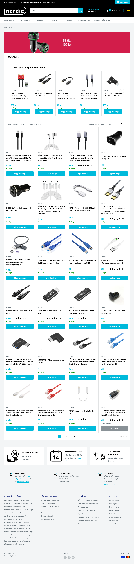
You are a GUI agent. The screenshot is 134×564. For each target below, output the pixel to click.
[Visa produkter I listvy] (126, 124)
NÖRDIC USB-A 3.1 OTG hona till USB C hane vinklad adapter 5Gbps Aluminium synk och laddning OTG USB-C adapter (19, 361)
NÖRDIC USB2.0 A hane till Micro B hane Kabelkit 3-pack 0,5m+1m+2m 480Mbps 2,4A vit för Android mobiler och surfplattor (51, 210)
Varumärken (54, 20)
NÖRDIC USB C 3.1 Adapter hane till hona (49, 312)
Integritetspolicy (115, 517)
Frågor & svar (114, 507)
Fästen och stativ (84, 507)
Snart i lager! (114, 428)
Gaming (80, 524)
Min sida (91, 12)
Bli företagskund (84, 20)
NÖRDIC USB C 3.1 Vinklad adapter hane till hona (51, 361)
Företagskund (114, 504)
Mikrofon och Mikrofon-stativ (88, 517)
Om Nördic (68, 20)
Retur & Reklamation (116, 514)
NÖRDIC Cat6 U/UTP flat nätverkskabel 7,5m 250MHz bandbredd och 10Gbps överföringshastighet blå (113, 361)
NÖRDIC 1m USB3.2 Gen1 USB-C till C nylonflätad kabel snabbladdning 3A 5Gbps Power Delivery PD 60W (89, 95)
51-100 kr (12, 27)
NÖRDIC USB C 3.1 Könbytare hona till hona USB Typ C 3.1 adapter (81, 312)
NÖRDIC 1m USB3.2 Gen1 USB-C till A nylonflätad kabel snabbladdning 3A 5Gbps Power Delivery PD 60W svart (18, 157)
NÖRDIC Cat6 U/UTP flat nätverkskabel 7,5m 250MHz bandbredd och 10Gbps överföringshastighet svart (82, 361)
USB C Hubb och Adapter (87, 510)
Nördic (71, 407)
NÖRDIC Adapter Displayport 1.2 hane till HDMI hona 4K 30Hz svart (66, 95)
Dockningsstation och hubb (88, 504)
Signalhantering (84, 514)
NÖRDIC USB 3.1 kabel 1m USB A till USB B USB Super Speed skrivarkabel (51, 262)
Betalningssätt (114, 510)
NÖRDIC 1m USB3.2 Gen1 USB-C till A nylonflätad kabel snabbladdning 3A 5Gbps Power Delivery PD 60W (81, 157)
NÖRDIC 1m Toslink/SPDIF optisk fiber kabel (43, 94)
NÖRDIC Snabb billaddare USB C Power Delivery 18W (113, 157)
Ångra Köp (113, 524)
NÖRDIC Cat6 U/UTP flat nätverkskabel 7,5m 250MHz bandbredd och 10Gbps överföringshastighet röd (51, 412)
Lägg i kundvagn (21, 112)
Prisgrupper (39, 20)
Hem (5, 27)
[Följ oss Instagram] (69, 557)
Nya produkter (26, 20)
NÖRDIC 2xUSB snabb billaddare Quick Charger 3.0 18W (19, 209)
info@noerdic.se (23, 481)
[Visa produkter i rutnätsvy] (122, 124)
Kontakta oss (114, 500)
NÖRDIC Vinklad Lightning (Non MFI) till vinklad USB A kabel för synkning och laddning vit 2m (51, 157)
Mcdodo (103, 257)
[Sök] (80, 10)
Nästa (122, 436)
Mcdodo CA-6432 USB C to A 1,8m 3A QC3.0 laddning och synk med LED (112, 262)
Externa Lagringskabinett (87, 520)
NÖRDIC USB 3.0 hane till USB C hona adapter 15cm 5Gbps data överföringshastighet (18, 262)
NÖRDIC (8, 152)
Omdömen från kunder (102, 20)
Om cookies (113, 520)
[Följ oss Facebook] (65, 557)
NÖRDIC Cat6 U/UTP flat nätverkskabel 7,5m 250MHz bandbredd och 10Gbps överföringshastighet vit (19, 412)
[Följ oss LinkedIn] (73, 557)
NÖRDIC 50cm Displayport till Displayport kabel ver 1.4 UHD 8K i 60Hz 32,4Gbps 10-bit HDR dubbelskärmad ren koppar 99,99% (113, 210)
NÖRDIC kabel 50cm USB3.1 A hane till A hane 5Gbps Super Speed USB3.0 (82, 262)
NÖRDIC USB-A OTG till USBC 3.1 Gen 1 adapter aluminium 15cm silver (82, 209)
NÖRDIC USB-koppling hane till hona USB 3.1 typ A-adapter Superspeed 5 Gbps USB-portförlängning (112, 412)
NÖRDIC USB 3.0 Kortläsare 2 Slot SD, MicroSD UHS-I (113, 94)
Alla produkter (9, 20)
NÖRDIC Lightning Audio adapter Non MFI (81, 412)
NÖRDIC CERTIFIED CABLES (88, 500)
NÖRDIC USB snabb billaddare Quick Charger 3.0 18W (112, 312)
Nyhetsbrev (124, 2)
